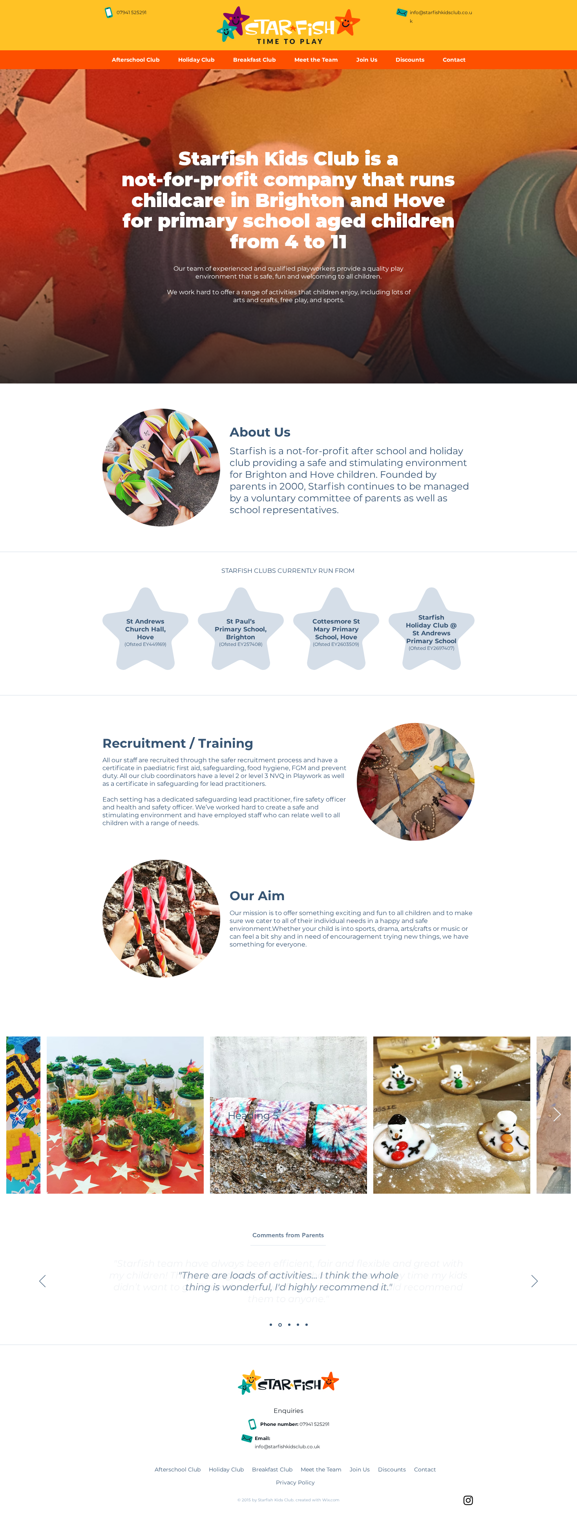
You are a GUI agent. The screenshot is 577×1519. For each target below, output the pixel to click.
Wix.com (331, 1499)
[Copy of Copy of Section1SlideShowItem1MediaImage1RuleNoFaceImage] (289, 1325)
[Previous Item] (19, 1115)
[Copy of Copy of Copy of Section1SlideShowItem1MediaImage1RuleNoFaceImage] (298, 1325)
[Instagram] (468, 1500)
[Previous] (42, 1281)
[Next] (534, 1281)
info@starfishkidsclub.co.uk (287, 1446)
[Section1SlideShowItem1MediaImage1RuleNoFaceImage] (271, 1325)
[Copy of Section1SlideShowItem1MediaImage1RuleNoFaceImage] (280, 1324)
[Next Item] (557, 1115)
